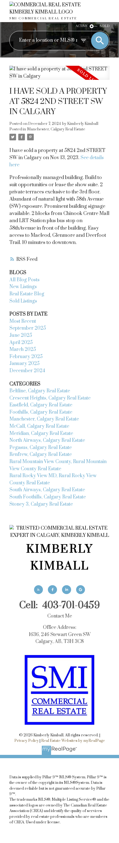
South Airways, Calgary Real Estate (47, 490)
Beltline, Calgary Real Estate (39, 391)
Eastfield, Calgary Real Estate (40, 405)
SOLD (105, 26)
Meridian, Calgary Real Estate (41, 433)
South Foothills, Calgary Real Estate (47, 497)
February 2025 (26, 357)
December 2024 (27, 371)
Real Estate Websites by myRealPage (73, 740)
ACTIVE (81, 26)
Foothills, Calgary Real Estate (40, 412)
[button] (38, 589)
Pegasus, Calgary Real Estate (40, 448)
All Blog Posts (24, 280)
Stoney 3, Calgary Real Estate (41, 504)
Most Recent (22, 321)
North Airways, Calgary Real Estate (47, 440)
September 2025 (27, 328)
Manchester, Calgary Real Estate (56, 129)
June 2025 (20, 335)
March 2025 (22, 349)
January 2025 (24, 364)
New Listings (23, 287)
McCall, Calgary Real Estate (39, 426)
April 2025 (21, 343)
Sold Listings (23, 301)
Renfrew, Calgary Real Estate (40, 454)
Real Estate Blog (26, 294)
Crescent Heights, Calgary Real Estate (49, 398)
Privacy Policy (26, 740)
